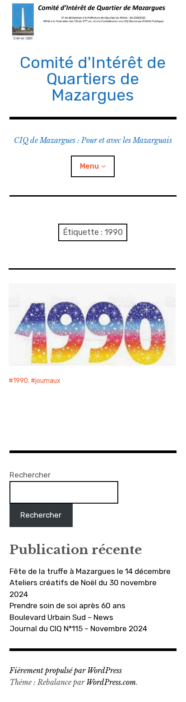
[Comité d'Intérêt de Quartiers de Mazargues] (93, 20)
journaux (47, 381)
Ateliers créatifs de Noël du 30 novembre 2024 (83, 588)
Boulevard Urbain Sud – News (61, 617)
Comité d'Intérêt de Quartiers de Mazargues (93, 79)
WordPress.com (111, 682)
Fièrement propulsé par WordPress (65, 670)
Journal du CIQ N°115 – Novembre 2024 (78, 628)
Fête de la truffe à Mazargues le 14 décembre (90, 571)
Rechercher (30, 474)
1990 (20, 381)
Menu (89, 166)
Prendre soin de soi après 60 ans (67, 605)
